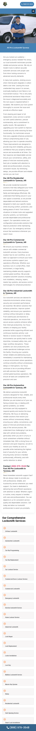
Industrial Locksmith (11, 627)
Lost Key (8, 665)
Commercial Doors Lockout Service (16, 579)
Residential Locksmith (12, 703)
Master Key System (11, 684)
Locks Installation (11, 656)
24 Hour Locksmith (11, 531)
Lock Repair (9, 636)
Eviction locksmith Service (13, 608)
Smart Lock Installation (12, 722)
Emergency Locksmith (12, 598)
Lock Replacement (11, 646)
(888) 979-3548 (18, 466)
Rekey (7, 694)
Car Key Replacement (11, 560)
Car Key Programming (12, 550)
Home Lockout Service (12, 617)
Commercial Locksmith (12, 589)
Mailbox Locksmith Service (13, 675)
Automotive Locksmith (12, 541)
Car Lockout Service (11, 569)
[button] (33, 11)
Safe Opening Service (12, 713)
